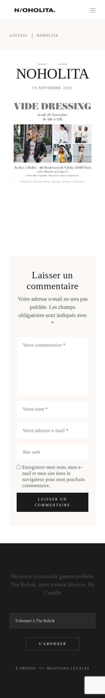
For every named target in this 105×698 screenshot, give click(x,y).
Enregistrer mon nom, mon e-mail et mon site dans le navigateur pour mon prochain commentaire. (53, 476)
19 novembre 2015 (52, 88)
